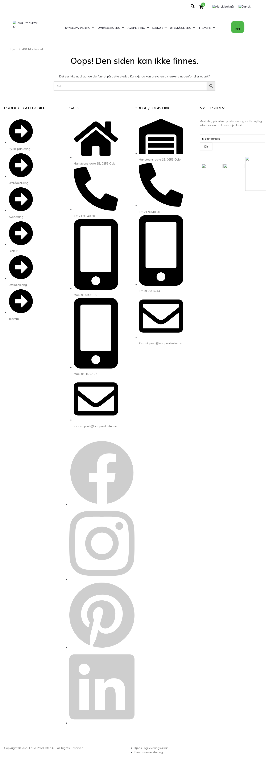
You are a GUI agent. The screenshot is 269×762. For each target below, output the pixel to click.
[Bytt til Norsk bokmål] (223, 7)
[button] (80, 28)
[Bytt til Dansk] (244, 7)
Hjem (14, 49)
